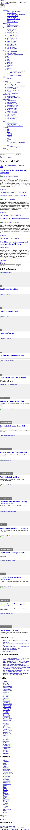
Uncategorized (4, 215)
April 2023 (6, 725)
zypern (5, 812)
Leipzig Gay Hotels (12, 36)
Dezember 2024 (7, 704)
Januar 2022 (6, 745)
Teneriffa (9, 20)
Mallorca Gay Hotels (12, 22)
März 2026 (6, 684)
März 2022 (6, 742)
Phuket (8, 60)
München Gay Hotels (12, 35)
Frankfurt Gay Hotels (12, 34)
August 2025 (6, 692)
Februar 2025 (6, 701)
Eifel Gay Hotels (11, 42)
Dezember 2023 (7, 719)
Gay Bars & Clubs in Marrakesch (14, 219)
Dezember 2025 (7, 686)
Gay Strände (3, 192)
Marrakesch (10, 65)
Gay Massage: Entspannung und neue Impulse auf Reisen (14, 243)
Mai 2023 (5, 723)
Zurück (2, 263)
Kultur (5, 791)
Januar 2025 (6, 702)
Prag (8, 66)
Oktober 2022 (7, 732)
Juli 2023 (5, 722)
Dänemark (6, 767)
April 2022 (6, 741)
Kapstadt (9, 68)
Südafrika (5, 805)
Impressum (3, 826)
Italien (5, 788)
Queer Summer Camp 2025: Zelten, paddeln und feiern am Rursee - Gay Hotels (16, 661)
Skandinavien (6, 802)
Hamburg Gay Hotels (12, 32)
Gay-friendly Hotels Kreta (13, 26)
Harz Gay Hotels (11, 44)
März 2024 (6, 714)
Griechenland (6, 23)
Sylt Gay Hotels (11, 47)
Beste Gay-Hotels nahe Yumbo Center (13, 659)
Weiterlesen (3, 189)
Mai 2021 (5, 751)
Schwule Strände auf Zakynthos (13, 196)
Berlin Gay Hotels (11, 29)
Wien (8, 59)
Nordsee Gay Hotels (12, 39)
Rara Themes (11, 829)
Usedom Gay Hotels (12, 45)
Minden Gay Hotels (12, 48)
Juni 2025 (5, 695)
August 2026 (6, 681)
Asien (4, 763)
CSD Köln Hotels (11, 53)
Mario (1, 190)
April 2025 (6, 698)
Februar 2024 (6, 716)
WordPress (26, 829)
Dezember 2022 (7, 730)
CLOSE (2, 7)
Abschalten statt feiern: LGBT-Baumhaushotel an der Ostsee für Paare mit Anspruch (16, 647)
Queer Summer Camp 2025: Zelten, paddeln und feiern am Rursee (16, 667)
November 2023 (7, 720)
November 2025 (7, 687)
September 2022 (7, 733)
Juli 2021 (5, 750)
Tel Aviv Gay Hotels (15, 75)
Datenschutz (11, 826)
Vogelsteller (3, 819)
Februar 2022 (6, 744)
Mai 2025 (5, 696)
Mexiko (5, 796)
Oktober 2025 (7, 689)
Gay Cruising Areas (8, 773)
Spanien (5, 10)
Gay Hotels (13, 827)
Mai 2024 (5, 711)
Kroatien (5, 790)
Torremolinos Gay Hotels (13, 19)
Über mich (9, 78)
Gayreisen (6, 778)
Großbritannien (7, 784)
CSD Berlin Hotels (12, 51)
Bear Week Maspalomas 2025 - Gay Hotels (14, 673)
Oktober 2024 (7, 707)
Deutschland (6, 28)
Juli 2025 (5, 693)
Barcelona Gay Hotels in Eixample (16, 14)
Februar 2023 (6, 727)
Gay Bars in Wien (8, 651)
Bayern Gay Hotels (12, 41)
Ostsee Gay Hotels (11, 38)
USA (8, 69)
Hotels (5, 785)
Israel (8, 74)
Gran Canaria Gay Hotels (13, 11)
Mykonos (5, 797)
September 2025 (7, 690)
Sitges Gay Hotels (11, 17)
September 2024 (7, 708)
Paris (8, 57)
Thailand (5, 806)
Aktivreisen (6, 761)
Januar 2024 (6, 717)
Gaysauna (6, 779)
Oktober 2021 (7, 747)
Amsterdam (10, 62)
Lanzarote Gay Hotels (12, 16)
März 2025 (6, 699)
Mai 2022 (5, 739)
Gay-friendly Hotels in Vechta (13, 671)
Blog (4, 77)
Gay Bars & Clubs (5, 165)
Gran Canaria (6, 781)
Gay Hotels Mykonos (12, 25)
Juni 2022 (5, 738)
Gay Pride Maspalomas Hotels (15, 54)
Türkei (5, 807)
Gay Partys (6, 775)
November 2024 (7, 705)
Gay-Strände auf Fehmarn (10, 649)
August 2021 (6, 748)
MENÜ (2, 5)
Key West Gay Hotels (16, 72)
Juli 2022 (5, 736)
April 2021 (6, 753)
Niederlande (6, 799)
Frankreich (6, 770)
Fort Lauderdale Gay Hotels (17, 71)
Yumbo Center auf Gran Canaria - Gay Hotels (15, 658)
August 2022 (6, 735)
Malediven (6, 794)
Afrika (5, 760)
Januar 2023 (6, 729)
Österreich (9, 63)
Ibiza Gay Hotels (11, 13)
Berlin (5, 764)
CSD (4, 50)
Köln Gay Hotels (11, 31)
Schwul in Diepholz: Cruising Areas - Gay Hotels (16, 670)
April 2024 (6, 713)
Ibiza (4, 787)
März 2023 (6, 726)
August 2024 (6, 710)
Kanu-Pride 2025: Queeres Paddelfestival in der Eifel (15, 663)
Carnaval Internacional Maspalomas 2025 (14, 674)
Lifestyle (5, 793)
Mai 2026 (5, 683)
